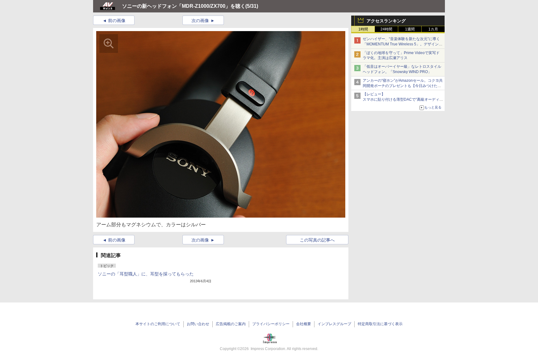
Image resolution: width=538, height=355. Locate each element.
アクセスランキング (386, 20)
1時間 (363, 29)
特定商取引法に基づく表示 (380, 324)
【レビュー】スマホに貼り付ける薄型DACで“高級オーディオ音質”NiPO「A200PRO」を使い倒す (403, 99)
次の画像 (200, 20)
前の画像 (116, 20)
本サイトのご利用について (157, 324)
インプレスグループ (334, 324)
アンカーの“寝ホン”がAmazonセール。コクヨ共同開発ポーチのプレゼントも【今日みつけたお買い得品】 (403, 85)
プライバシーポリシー (271, 324)
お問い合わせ (198, 324)
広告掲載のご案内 (231, 324)
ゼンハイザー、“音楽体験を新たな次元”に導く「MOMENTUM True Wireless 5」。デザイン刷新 (402, 44)
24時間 (386, 29)
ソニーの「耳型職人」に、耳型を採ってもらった (146, 273)
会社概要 (303, 324)
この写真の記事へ (317, 239)
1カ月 (433, 29)
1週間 (410, 29)
